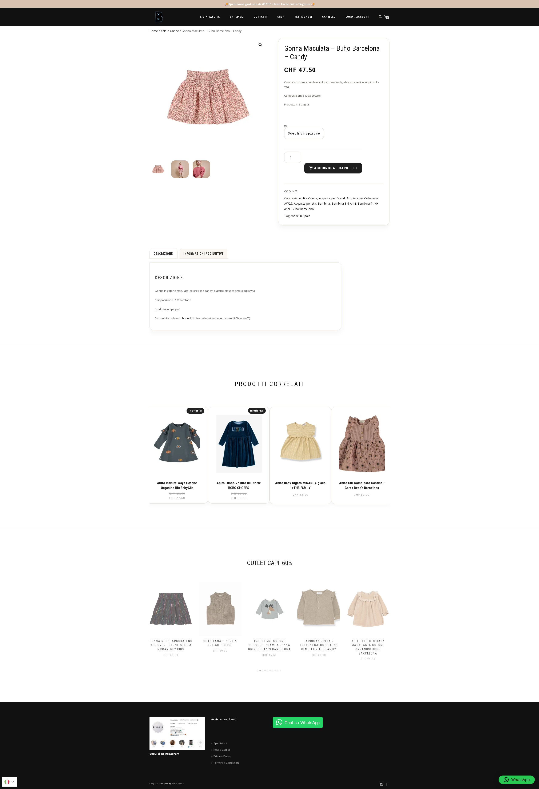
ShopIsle (154, 783)
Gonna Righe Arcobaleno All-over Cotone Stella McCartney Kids (171, 645)
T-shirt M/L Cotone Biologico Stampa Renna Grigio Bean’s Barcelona (269, 645)
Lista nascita (210, 16)
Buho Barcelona (303, 209)
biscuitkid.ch (190, 318)
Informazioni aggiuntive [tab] (203, 253)
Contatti (260, 16)
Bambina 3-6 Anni (344, 203)
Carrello (329, 16)
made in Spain (300, 216)
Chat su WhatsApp (302, 722)
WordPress (178, 783)
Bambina (324, 203)
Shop (280, 16)
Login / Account (357, 16)
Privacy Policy (222, 756)
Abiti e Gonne (170, 31)
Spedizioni (220, 743)
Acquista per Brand (332, 198)
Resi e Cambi (303, 16)
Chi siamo (237, 16)
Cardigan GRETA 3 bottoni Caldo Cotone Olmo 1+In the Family (319, 645)
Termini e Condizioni (226, 763)
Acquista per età (305, 203)
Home (153, 31)
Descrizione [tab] (163, 253)
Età (285, 126)
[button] (260, 45)
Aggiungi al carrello (335, 168)
